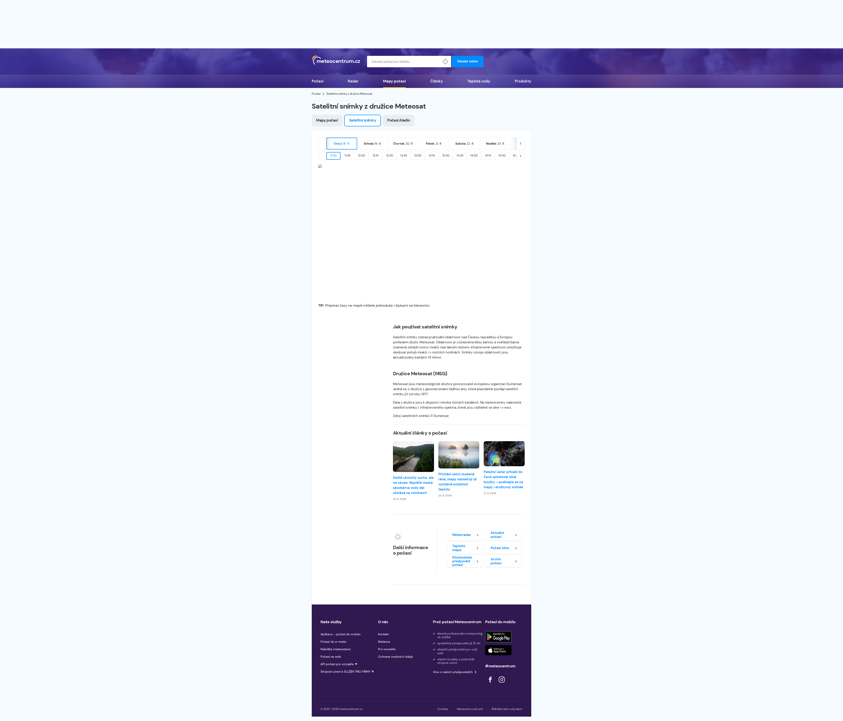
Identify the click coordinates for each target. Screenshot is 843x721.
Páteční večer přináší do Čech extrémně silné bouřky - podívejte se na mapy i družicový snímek (503, 479)
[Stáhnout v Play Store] (498, 637)
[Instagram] (501, 683)
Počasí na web (331, 657)
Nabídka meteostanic (336, 649)
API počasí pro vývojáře (337, 664)
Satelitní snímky (362, 120)
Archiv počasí (496, 561)
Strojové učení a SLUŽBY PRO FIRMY (345, 672)
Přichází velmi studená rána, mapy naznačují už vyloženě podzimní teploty (457, 482)
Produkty (523, 81)
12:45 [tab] (403, 155)
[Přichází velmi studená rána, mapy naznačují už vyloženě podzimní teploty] (458, 454)
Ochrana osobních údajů (395, 657)
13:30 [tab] (445, 155)
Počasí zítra (500, 548)
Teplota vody (478, 81)
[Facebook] (490, 683)
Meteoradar (461, 535)
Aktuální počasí (497, 535)
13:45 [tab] (460, 155)
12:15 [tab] (375, 155)
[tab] (342, 143)
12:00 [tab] (361, 155)
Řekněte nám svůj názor (507, 709)
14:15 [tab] (488, 155)
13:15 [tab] (432, 155)
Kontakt (383, 634)
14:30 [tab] (502, 155)
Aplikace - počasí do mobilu (340, 634)
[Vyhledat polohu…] (445, 61)
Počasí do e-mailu (333, 642)
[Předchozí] (322, 143)
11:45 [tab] (348, 155)
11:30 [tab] (333, 155)
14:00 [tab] (474, 155)
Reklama (384, 642)
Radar (353, 81)
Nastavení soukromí (470, 709)
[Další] (520, 143)
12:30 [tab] (389, 155)
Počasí (317, 81)
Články (436, 81)
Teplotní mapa (458, 548)
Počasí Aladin (398, 120)
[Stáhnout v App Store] (498, 650)
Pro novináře (387, 649)
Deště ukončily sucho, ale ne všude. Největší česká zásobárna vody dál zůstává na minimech (413, 485)
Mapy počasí (394, 81)
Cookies (442, 709)
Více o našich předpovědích (453, 672)
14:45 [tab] (516, 155)
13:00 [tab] (418, 155)
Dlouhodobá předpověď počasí (462, 561)
